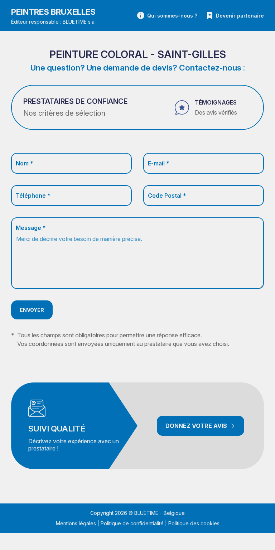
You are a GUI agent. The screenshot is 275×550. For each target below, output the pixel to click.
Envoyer (32, 310)
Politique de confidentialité (132, 523)
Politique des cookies (193, 523)
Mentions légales (76, 523)
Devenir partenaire (240, 16)
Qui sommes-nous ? (172, 16)
